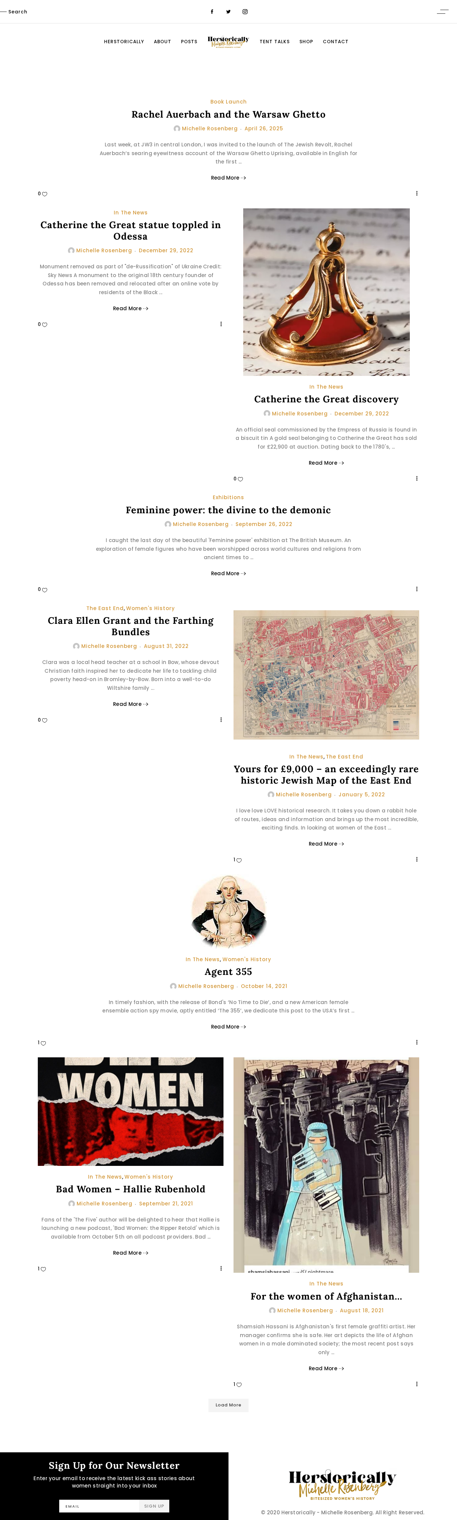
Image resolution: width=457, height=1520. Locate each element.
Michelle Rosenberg (210, 128)
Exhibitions (228, 497)
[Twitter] (228, 11)
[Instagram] (245, 11)
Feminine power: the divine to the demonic (228, 510)
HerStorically (124, 42)
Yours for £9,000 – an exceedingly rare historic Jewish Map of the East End (326, 774)
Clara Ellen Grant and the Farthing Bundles (131, 626)
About (162, 42)
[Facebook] (211, 11)
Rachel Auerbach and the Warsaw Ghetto (228, 114)
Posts (189, 42)
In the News (131, 212)
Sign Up (154, 1506)
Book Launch (228, 101)
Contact (336, 42)
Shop (306, 42)
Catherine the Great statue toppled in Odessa (130, 230)
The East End (105, 608)
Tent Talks (275, 42)
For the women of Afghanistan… (326, 1296)
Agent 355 (228, 972)
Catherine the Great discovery (326, 399)
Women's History (150, 608)
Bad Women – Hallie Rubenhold (131, 1189)
